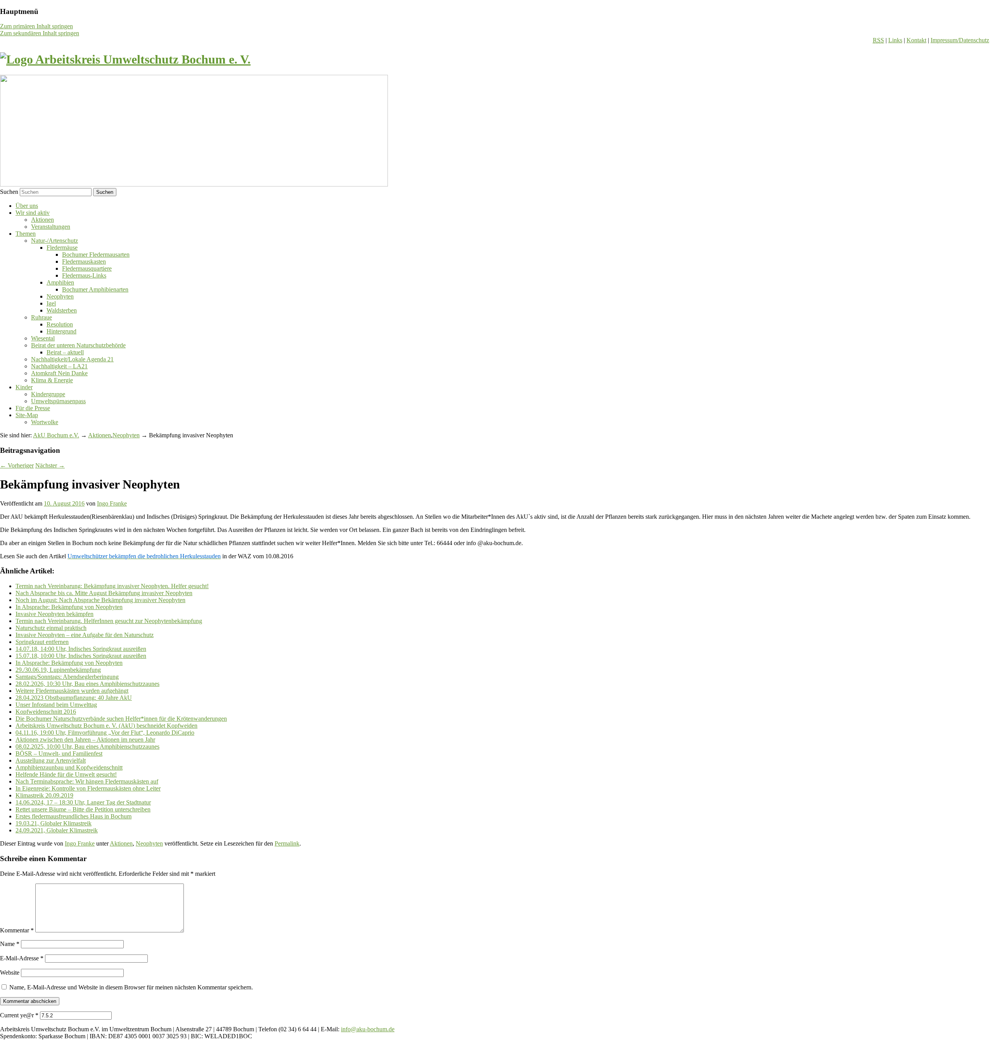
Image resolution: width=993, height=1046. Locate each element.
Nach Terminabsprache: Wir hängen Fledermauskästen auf (87, 781)
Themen (26, 233)
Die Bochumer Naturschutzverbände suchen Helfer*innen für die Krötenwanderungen (121, 718)
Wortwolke (44, 422)
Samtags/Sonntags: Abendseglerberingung (67, 676)
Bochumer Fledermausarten (96, 254)
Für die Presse (33, 408)
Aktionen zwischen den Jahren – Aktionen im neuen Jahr (85, 739)
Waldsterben (62, 310)
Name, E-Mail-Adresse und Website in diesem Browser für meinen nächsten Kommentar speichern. (131, 987)
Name (9, 944)
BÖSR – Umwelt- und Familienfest (59, 753)
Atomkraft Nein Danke (59, 373)
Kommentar (17, 930)
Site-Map (27, 415)
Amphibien (60, 282)
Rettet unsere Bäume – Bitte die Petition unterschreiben (83, 809)
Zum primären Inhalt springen (36, 26)
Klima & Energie (52, 380)
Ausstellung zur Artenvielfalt (51, 760)
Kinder (24, 387)
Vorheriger (17, 465)
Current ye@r (19, 1015)
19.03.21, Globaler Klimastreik (54, 823)
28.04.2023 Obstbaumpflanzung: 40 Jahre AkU (74, 697)
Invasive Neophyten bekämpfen (54, 614)
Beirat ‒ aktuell (65, 352)
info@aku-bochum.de (367, 1029)
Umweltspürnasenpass (58, 401)
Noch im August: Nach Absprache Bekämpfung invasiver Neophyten (100, 600)
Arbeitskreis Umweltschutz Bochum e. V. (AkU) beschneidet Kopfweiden (106, 725)
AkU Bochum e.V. (56, 435)
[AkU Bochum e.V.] (125, 59)
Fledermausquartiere (87, 268)
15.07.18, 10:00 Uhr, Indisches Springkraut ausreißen (81, 655)
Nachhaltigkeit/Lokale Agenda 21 (72, 359)
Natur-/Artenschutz (54, 240)
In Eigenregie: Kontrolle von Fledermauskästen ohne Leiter (88, 788)
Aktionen (42, 219)
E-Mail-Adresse (21, 958)
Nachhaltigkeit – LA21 (59, 366)
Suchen (9, 191)
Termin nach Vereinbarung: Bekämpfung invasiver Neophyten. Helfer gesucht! (112, 586)
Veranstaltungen (50, 226)
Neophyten (60, 296)
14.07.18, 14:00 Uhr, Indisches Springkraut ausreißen (81, 649)
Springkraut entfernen (42, 642)
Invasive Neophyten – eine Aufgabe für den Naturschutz (85, 635)
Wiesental (43, 338)
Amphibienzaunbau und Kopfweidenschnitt (69, 767)
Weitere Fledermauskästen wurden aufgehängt (72, 690)
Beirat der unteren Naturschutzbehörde (78, 345)
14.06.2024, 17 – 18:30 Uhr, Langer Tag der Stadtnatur (83, 802)
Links (895, 40)
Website (9, 972)
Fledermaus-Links (84, 275)
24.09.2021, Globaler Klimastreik (57, 830)
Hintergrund (61, 331)
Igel (51, 303)
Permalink (287, 843)
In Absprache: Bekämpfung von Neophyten (69, 607)
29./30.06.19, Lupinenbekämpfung (58, 669)
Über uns (27, 205)
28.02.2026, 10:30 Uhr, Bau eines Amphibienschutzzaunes (87, 683)
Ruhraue (41, 317)
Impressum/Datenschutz (960, 40)
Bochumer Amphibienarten (95, 289)
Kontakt (916, 40)
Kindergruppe (48, 394)
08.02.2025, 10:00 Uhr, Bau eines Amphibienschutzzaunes (87, 746)
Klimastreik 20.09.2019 (44, 795)
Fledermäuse (62, 247)
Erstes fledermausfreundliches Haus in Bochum (73, 816)
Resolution (60, 324)
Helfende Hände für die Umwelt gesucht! (66, 774)
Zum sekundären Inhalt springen (39, 33)
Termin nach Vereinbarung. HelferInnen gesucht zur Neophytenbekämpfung (109, 621)
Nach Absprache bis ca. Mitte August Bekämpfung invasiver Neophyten (104, 593)
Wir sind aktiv (33, 212)
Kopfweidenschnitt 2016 (46, 711)
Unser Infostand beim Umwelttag (56, 704)
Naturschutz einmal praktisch (51, 628)
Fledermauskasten (84, 261)
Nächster (50, 465)
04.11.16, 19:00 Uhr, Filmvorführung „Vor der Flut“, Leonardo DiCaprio (105, 732)
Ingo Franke (112, 503)
